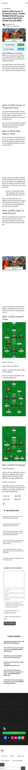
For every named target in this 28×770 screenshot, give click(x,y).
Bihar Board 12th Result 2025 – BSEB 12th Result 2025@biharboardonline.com (13, 663)
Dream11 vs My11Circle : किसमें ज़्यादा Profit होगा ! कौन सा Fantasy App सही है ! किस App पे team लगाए (15, 193)
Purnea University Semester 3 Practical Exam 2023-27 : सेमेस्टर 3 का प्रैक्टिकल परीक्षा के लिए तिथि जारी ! (13, 551)
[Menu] (17, 3)
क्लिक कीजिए (18, 496)
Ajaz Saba (9, 24)
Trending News (7, 8)
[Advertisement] (14, 89)
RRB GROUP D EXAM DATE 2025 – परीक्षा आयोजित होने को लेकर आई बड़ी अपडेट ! (14, 642)
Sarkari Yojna (20, 756)
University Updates (18, 760)
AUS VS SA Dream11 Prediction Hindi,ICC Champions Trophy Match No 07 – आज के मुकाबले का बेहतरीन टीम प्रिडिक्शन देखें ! (13, 533)
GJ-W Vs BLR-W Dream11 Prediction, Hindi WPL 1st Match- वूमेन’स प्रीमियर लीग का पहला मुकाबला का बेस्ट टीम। (13, 542)
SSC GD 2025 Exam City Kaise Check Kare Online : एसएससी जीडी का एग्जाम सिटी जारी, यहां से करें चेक (14, 649)
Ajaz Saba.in (4, 3)
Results (12, 756)
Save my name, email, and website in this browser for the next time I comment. (14, 605)
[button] (27, 3)
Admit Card (4, 756)
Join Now (21, 44)
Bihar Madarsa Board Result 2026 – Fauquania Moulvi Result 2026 (13, 656)
